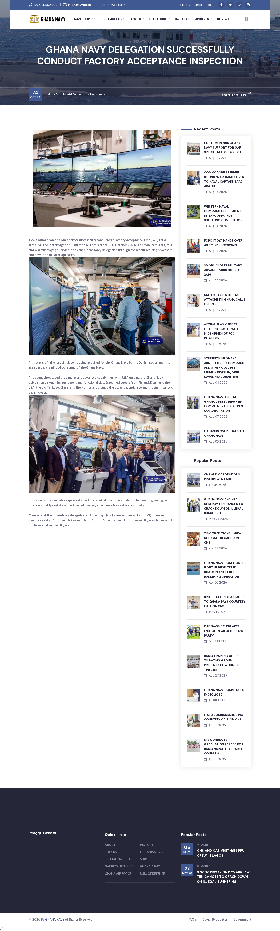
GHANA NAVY (54, 919)
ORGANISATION (111, 19)
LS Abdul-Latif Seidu (66, 94)
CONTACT (224, 19)
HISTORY (146, 845)
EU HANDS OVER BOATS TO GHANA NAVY (224, 433)
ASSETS (135, 19)
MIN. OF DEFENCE (152, 873)
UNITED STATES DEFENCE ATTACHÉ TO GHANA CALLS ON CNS (224, 299)
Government (242, 919)
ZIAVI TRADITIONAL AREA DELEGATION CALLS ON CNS (222, 538)
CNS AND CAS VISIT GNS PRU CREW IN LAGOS (222, 476)
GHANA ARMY (150, 866)
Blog (209, 5)
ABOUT (110, 845)
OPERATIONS (158, 19)
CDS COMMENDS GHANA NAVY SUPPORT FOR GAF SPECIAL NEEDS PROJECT (223, 147)
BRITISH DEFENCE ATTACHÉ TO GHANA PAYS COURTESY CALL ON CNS (224, 601)
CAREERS (181, 19)
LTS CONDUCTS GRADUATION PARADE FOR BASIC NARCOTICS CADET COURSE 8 (223, 746)
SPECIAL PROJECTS (118, 859)
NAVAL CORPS (83, 19)
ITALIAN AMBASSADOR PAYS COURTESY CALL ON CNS (224, 717)
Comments (98, 94)
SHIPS (144, 859)
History (185, 5)
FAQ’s (192, 919)
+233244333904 (46, 5)
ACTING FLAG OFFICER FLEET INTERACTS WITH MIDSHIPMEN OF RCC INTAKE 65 (221, 331)
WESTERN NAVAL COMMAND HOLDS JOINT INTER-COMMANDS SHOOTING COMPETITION (223, 213)
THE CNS (111, 852)
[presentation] (36, 834)
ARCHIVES (202, 19)
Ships (198, 5)
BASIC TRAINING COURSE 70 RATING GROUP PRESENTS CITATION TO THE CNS (222, 663)
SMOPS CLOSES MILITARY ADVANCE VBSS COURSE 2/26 (223, 270)
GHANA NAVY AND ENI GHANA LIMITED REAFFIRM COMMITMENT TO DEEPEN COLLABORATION (223, 404)
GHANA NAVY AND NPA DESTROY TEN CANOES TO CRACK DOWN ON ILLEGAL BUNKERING (223, 506)
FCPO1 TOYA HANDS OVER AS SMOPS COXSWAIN (223, 243)
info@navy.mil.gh (79, 5)
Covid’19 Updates (215, 919)
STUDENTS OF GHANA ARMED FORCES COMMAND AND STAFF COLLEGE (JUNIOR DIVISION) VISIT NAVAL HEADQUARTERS (224, 367)
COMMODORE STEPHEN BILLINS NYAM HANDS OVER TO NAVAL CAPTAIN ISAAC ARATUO (224, 179)
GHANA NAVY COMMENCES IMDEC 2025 (224, 692)
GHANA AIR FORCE (118, 873)
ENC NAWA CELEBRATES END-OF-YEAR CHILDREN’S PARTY (223, 631)
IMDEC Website (112, 5)
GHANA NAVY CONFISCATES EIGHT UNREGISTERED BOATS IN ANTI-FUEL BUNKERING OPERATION (225, 570)
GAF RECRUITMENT (119, 866)
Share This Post (234, 95)
